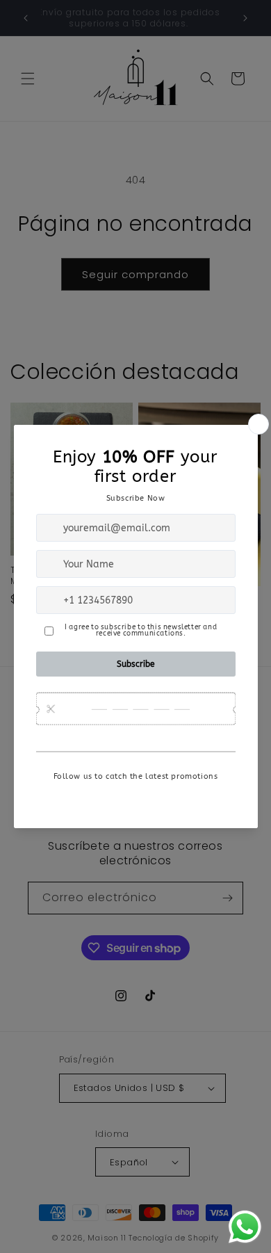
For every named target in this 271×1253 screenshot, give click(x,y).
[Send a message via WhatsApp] (245, 1227)
